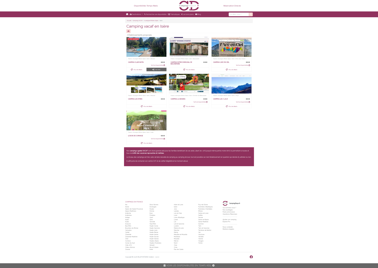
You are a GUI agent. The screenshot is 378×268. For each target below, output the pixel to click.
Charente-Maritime (131, 236)
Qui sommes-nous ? (229, 207)
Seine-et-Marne (203, 219)
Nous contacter (228, 227)
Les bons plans (188, 14)
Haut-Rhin (153, 224)
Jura (175, 209)
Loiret (176, 219)
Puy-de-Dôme (203, 204)
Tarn (199, 226)
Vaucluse (201, 234)
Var (199, 232)
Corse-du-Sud (130, 243)
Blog (199, 14)
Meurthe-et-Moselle (180, 234)
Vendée (201, 236)
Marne (176, 232)
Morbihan (177, 236)
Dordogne (153, 207)
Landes (176, 211)
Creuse (127, 249)
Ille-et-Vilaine (154, 247)
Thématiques (175, 14)
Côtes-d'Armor (130, 247)
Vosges (200, 241)
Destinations (136, 14)
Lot (175, 221)
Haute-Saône (154, 234)
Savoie (200, 217)
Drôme (152, 211)
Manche (176, 230)
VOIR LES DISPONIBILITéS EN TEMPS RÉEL (189, 265)
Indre (151, 249)
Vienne (200, 239)
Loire (175, 215)
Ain (126, 204)
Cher (126, 239)
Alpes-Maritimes (130, 211)
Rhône (200, 211)
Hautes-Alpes (154, 241)
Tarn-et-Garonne (203, 228)
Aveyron (128, 224)
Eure (151, 213)
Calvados (128, 230)
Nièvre (176, 241)
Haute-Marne (154, 232)
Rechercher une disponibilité (156, 14)
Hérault (152, 245)
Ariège (127, 217)
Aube (127, 219)
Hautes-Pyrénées (155, 243)
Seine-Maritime (203, 221)
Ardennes (128, 215)
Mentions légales (228, 229)
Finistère (152, 215)
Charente (128, 234)
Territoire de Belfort (204, 230)
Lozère (176, 226)
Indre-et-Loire (178, 204)
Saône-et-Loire (203, 213)
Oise (175, 245)
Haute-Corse (154, 226)
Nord (175, 243)
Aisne (127, 207)
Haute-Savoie (154, 236)
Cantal (127, 232)
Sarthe (200, 215)
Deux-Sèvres (154, 204)
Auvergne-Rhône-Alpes (151, 20)
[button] (136, 69)
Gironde (152, 221)
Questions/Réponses (230, 214)
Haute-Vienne (154, 239)
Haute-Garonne (155, 228)
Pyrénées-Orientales (205, 209)
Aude (127, 221)
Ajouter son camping (229, 219)
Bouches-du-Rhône (131, 228)
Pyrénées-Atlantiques (205, 207)
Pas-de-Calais (178, 249)
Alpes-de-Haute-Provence (134, 209)
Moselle (176, 239)
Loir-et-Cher (178, 213)
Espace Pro (226, 221)
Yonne (200, 243)
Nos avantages (228, 210)
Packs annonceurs (229, 212)
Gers (151, 219)
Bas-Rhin (128, 226)
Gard (151, 217)
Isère (175, 207)
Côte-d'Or (128, 245)
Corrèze (128, 241)
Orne (175, 247)
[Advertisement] (183, 182)
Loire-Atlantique (179, 217)
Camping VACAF (138, 20)
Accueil (129, 20)
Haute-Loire (153, 230)
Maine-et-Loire (179, 228)
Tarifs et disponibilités (157, 65)
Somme (201, 224)
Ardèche (128, 213)
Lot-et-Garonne (179, 224)
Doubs (152, 209)
